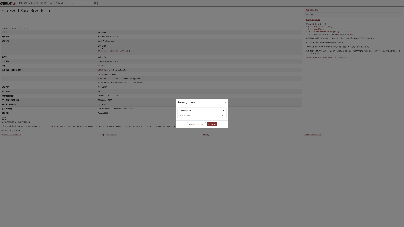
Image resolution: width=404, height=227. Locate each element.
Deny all (192, 124)
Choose (201, 124)
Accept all (212, 124)
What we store (185, 110)
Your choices (185, 116)
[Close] (225, 102)
